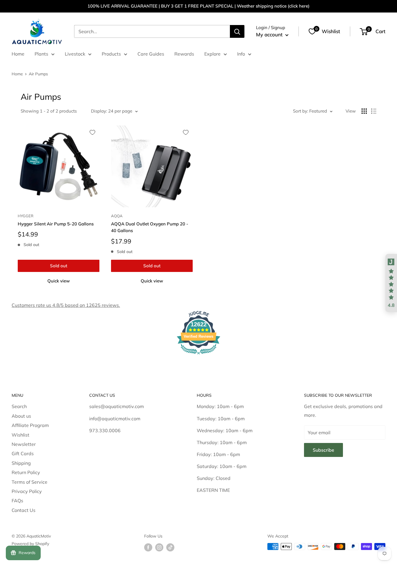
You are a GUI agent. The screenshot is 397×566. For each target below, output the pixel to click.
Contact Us (23, 510)
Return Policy (26, 472)
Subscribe (323, 450)
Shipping (21, 463)
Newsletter (24, 444)
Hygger (25, 215)
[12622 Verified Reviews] (198, 355)
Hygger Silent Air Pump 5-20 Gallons (56, 224)
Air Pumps (38, 73)
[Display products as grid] (364, 111)
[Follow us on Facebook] (148, 547)
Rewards (184, 54)
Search (19, 406)
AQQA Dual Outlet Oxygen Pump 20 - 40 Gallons (149, 227)
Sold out (58, 265)
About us (21, 416)
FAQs (17, 500)
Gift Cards (23, 453)
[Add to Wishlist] (92, 132)
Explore (212, 54)
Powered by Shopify (30, 543)
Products (111, 54)
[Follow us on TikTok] (170, 547)
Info (241, 54)
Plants (41, 54)
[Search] (237, 31)
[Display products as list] (373, 111)
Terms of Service (29, 482)
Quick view (58, 281)
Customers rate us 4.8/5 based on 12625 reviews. (66, 305)
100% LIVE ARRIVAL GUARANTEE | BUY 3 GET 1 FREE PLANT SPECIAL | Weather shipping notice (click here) (198, 6)
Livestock (75, 54)
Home (18, 54)
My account (270, 34)
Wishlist (20, 435)
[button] (391, 283)
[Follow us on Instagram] (159, 547)
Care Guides (150, 54)
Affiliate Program (30, 425)
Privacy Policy (27, 491)
